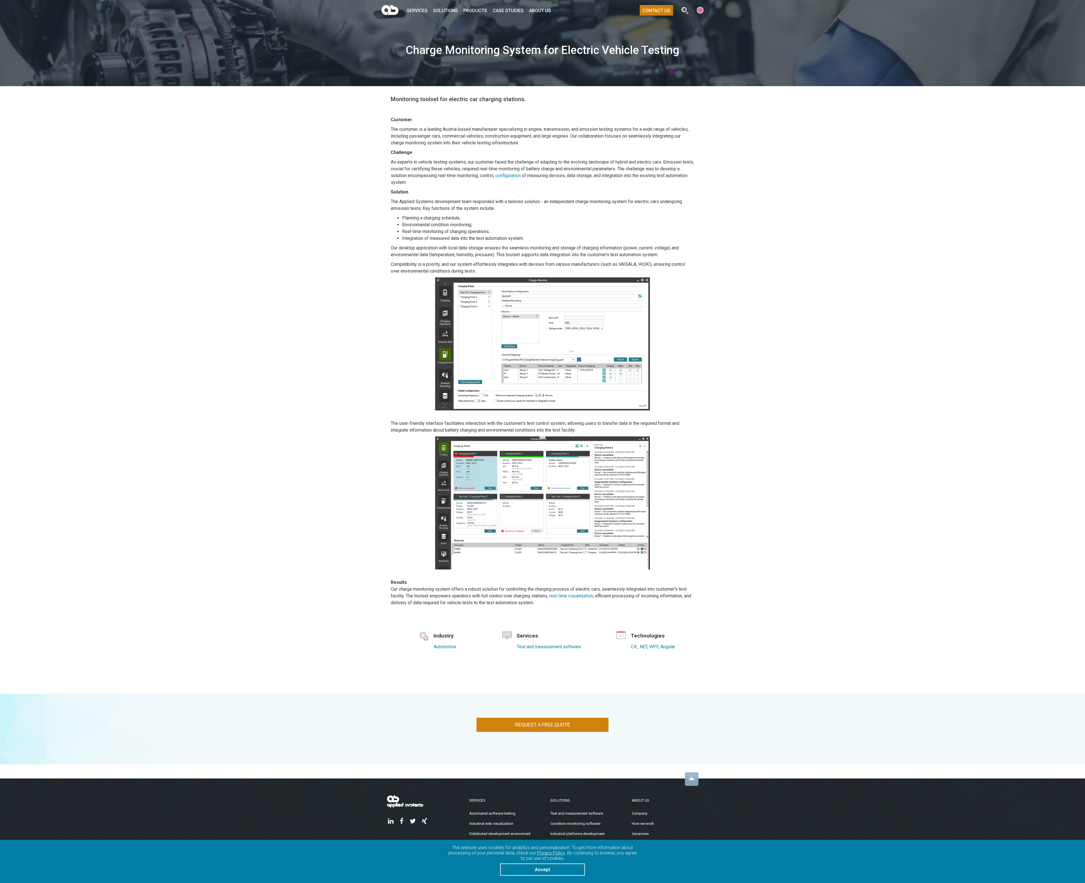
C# (634, 646)
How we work (643, 823)
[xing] (424, 821)
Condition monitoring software (575, 823)
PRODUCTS (475, 10)
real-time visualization (571, 596)
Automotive (445, 646)
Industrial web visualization (491, 823)
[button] (700, 9)
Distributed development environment (500, 834)
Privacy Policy (551, 853)
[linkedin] (390, 821)
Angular (667, 646)
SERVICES (417, 10)
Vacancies (640, 834)
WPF (653, 646)
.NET (643, 646)
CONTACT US (656, 10)
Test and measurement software (549, 646)
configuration (508, 175)
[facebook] (401, 821)
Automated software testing (492, 813)
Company (639, 813)
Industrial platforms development (577, 834)
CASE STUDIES (508, 10)
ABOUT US (540, 10)
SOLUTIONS (445, 10)
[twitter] (412, 821)
